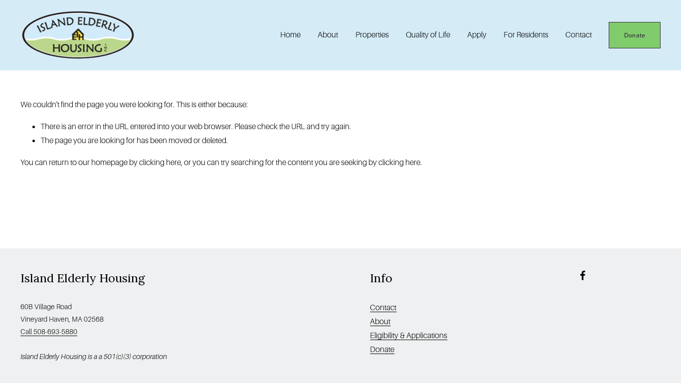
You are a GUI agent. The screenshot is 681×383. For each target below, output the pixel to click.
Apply (477, 34)
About (380, 321)
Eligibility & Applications (408, 335)
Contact (578, 34)
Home (290, 34)
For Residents (526, 34)
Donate (634, 35)
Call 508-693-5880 (48, 332)
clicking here (160, 162)
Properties (372, 34)
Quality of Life (428, 34)
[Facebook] (583, 275)
